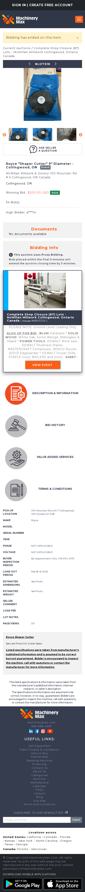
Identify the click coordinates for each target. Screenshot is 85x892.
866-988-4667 (41, 726)
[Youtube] (50, 731)
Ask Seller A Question (48, 149)
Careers (39, 793)
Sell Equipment (39, 745)
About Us (39, 771)
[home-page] (20, 19)
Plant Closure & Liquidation (39, 749)
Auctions (39, 778)
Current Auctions (17, 48)
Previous (4, 135)
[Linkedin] (31, 731)
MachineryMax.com (41, 722)
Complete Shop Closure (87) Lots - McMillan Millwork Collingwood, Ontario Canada (41, 52)
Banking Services (39, 760)
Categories (39, 775)
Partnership (39, 756)
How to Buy (39, 753)
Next (81, 135)
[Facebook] (37, 731)
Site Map (39, 800)
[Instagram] (43, 731)
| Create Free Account (50, 5)
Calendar (39, 786)
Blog (39, 797)
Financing (39, 764)
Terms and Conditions (39, 804)
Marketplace (39, 782)
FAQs (39, 789)
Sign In (19, 5)
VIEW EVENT (42, 365)
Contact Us (40, 767)
